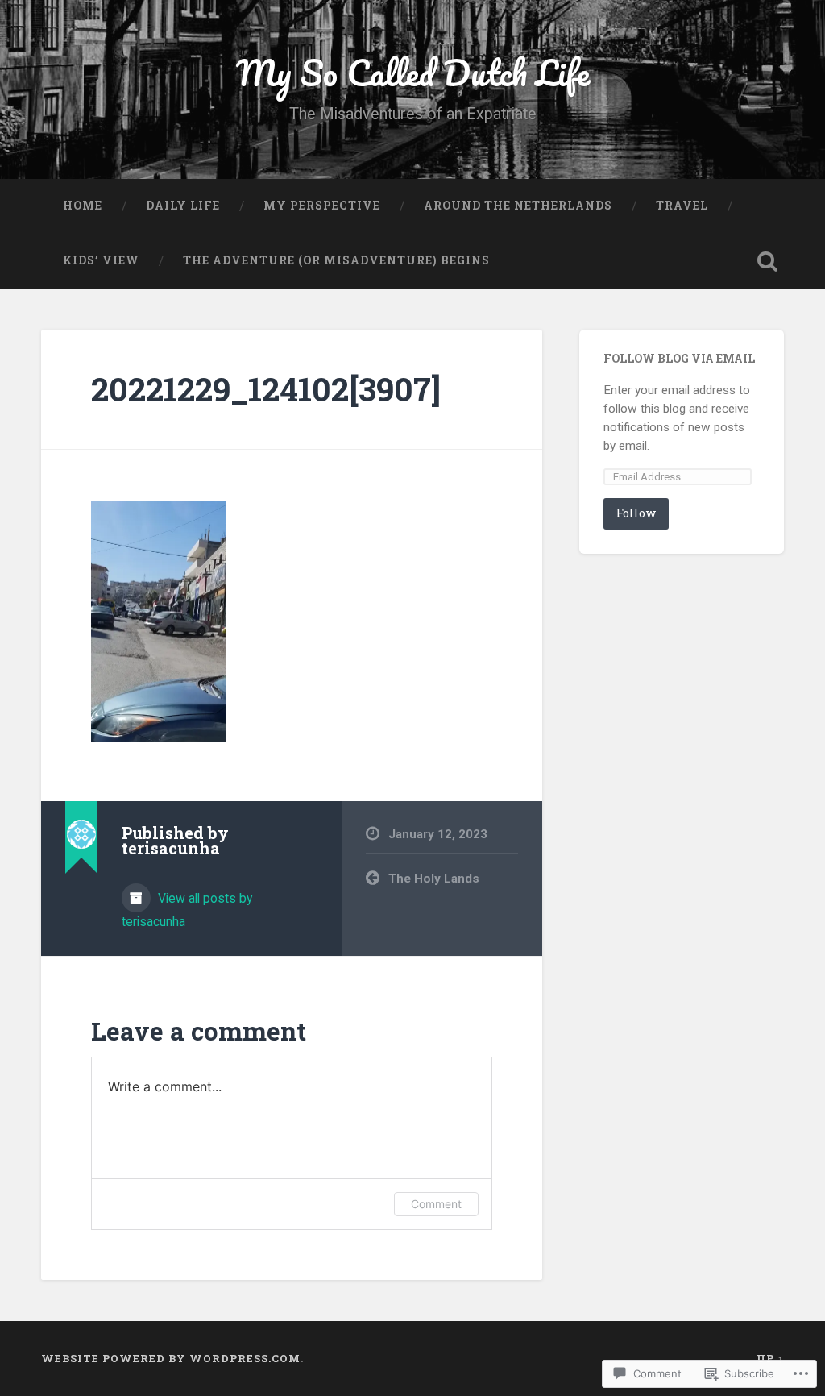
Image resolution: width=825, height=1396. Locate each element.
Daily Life (183, 205)
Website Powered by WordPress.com (171, 1358)
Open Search (768, 261)
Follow (636, 513)
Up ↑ (770, 1358)
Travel (682, 205)
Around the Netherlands (518, 205)
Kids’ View (101, 260)
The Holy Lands (433, 878)
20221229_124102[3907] (266, 389)
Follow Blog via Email (679, 358)
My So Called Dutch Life (413, 72)
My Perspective (321, 205)
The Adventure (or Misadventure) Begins (336, 260)
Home (82, 205)
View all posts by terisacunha (187, 910)
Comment (436, 1204)
